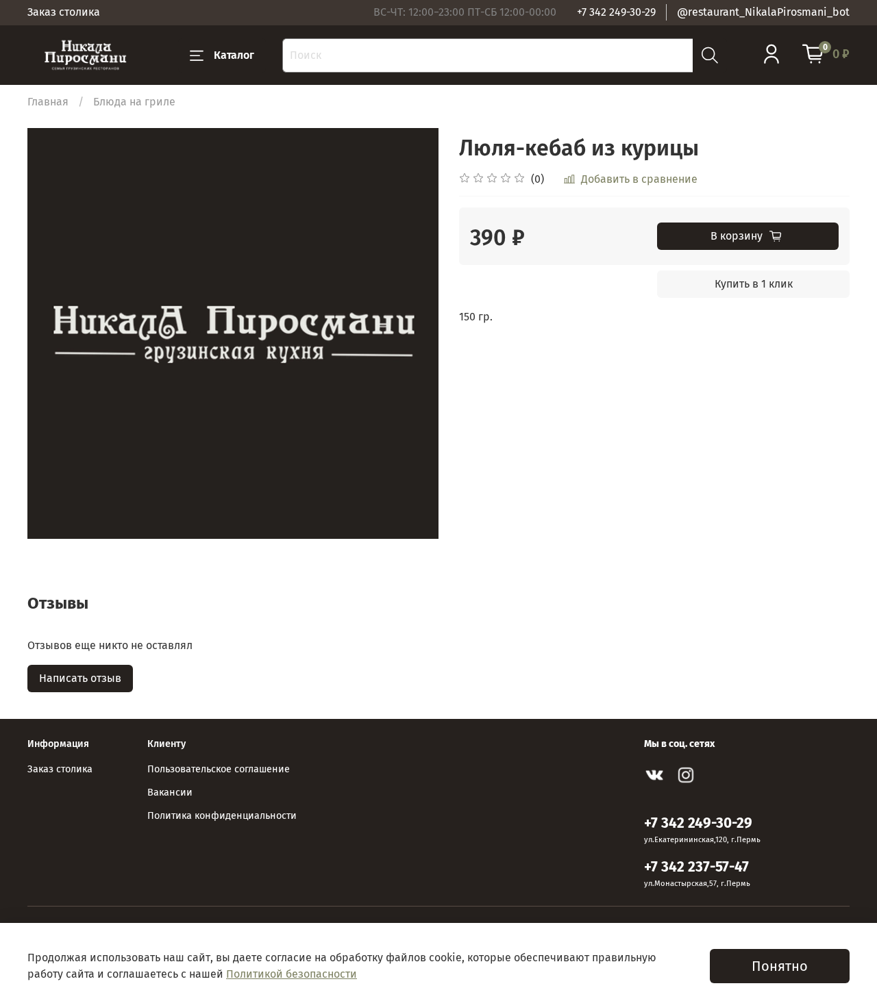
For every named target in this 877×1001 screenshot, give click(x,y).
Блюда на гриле (134, 101)
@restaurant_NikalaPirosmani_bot (763, 11)
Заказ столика (63, 11)
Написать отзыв (80, 678)
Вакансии (170, 792)
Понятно (780, 966)
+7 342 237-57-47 (696, 867)
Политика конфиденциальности (222, 816)
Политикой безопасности (291, 973)
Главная (48, 101)
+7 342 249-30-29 (616, 11)
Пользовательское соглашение (218, 769)
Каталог (234, 55)
